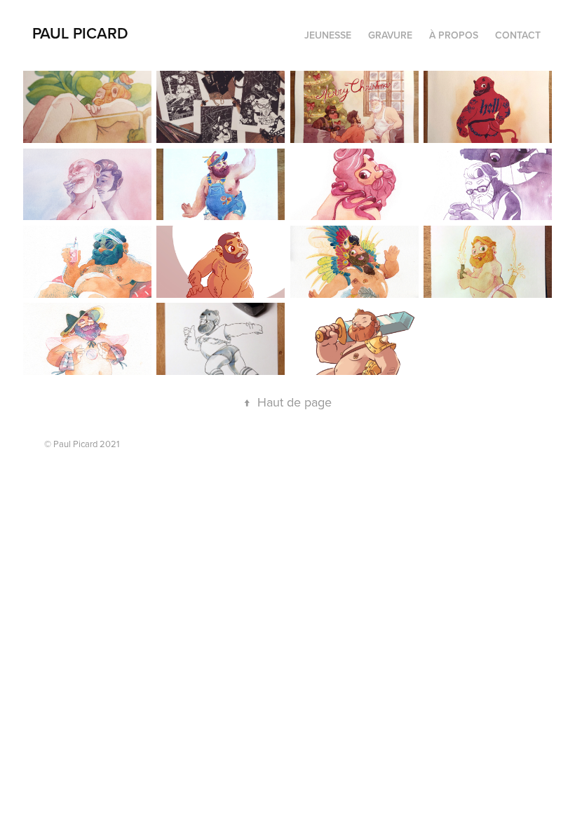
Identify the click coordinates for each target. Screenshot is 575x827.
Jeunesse (327, 35)
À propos (453, 35)
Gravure (390, 35)
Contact (518, 35)
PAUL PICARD (80, 33)
